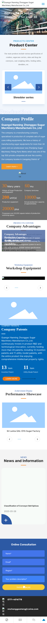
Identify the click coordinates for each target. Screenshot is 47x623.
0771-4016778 (15, 599)
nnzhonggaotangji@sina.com (23, 609)
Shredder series (23, 97)
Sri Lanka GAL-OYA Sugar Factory (23, 431)
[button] (44, 20)
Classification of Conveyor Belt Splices (21, 506)
